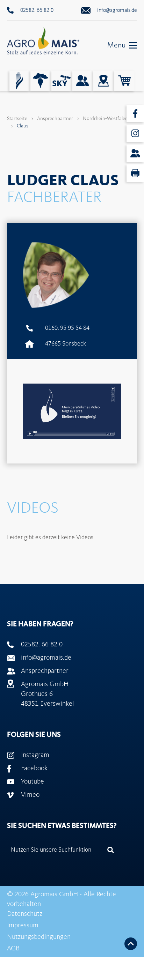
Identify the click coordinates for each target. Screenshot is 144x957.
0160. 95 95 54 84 (67, 328)
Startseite (17, 118)
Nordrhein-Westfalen (105, 118)
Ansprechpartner (55, 118)
